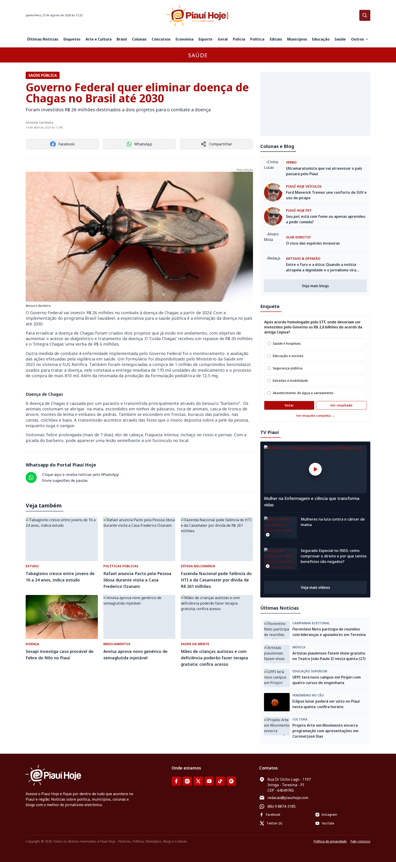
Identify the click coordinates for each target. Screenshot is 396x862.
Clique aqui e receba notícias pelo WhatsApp (80, 474)
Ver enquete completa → (315, 415)
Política (257, 39)
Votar (289, 405)
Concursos (161, 39)
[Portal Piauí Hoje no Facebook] (176, 781)
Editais (276, 39)
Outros (357, 39)
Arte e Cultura (98, 39)
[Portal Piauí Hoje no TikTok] (220, 781)
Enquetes (71, 39)
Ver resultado (341, 405)
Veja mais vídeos (315, 587)
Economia (184, 39)
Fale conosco (360, 841)
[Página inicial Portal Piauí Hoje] (198, 15)
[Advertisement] (315, 104)
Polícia (239, 39)
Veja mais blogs (315, 285)
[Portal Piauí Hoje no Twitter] (198, 781)
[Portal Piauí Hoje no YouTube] (209, 781)
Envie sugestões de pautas (65, 480)
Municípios (297, 39)
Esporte (205, 39)
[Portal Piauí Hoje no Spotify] (231, 781)
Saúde (340, 39)
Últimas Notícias (42, 39)
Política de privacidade (330, 841)
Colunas (139, 39)
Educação (321, 39)
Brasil (122, 39)
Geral (223, 39)
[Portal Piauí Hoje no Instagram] (187, 781)
